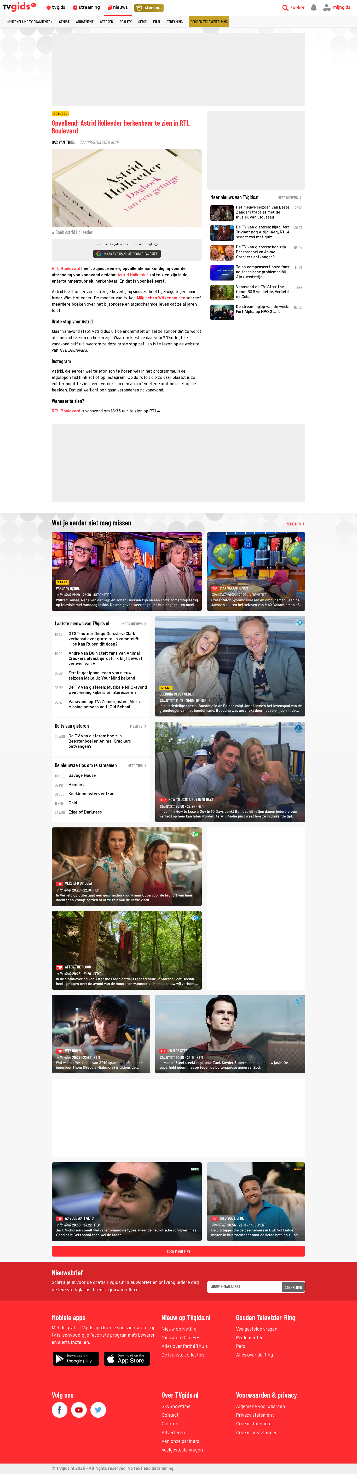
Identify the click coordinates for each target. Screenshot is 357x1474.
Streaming (174, 21)
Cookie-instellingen (257, 1433)
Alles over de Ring (254, 1355)
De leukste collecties (183, 1355)
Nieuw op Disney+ (180, 1338)
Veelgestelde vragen (257, 1329)
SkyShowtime (176, 1407)
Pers (240, 1347)
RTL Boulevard (66, 269)
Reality (126, 21)
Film (156, 21)
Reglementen (250, 1338)
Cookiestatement (254, 1424)
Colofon (170, 1424)
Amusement (85, 21)
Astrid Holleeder (132, 275)
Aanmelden (293, 1287)
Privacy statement (255, 1416)
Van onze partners (180, 1442)
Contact (170, 1416)
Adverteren (173, 1433)
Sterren (106, 21)
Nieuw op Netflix (179, 1329)
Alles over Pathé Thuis (185, 1347)
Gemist (64, 21)
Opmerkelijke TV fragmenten (30, 21)
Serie (142, 21)
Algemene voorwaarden (260, 1407)
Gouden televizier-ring (209, 21)
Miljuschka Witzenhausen (161, 298)
